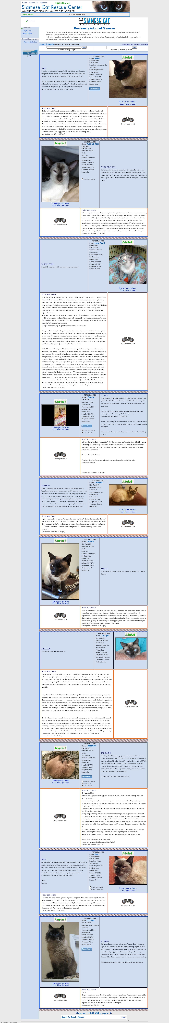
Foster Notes (94, 89)
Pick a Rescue (28, 15)
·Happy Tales (27, 33)
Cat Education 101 (77, 15)
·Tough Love (27, 31)
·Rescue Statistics (30, 42)
